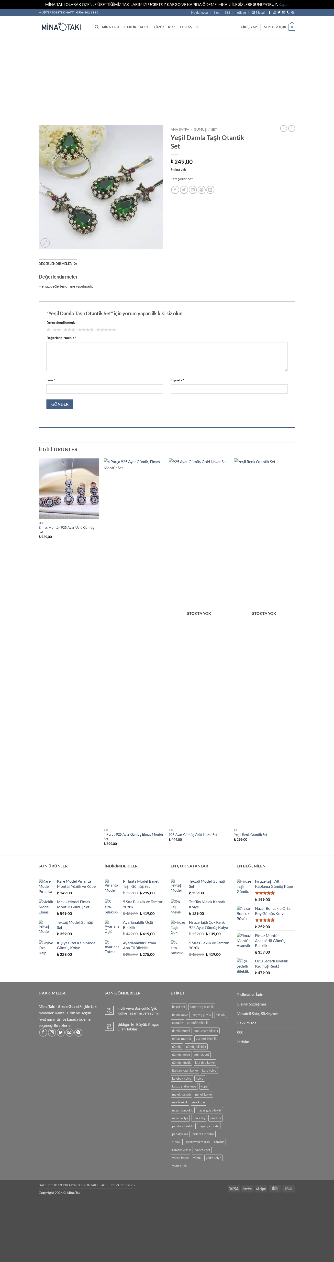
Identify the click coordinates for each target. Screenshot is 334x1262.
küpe (204, 1086)
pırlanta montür (203, 1134)
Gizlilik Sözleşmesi (252, 1004)
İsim (50, 380)
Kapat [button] (283, 4)
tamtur (219, 1142)
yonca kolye (180, 1158)
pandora (215, 1118)
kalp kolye (209, 1070)
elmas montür (181, 1038)
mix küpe (198, 1102)
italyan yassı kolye (185, 1070)
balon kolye (180, 1015)
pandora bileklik (183, 1126)
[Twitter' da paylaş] (184, 190)
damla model (181, 1031)
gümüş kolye (181, 1054)
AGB (104, 1185)
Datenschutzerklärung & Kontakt (68, 1185)
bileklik (220, 1015)
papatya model (209, 1126)
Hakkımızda (199, 12)
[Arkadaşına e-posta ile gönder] (193, 190)
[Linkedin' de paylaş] (210, 190)
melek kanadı (181, 1094)
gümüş (177, 1047)
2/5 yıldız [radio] (56, 330)
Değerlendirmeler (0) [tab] (58, 264)
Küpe (172, 27)
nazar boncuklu (182, 1110)
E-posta (177, 380)
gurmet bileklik (206, 1038)
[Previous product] (291, 128)
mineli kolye (203, 1094)
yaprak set (202, 1150)
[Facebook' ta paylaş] (175, 190)
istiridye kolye (205, 1062)
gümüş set (201, 1054)
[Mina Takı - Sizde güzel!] (63, 27)
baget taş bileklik (202, 1007)
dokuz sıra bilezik (206, 1031)
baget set (178, 1007)
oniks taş (199, 1118)
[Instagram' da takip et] (274, 12)
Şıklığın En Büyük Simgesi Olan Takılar (138, 1026)
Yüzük (159, 27)
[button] (258, 12)
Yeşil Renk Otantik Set (250, 834)
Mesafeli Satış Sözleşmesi (258, 1013)
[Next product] (283, 128)
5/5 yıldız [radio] (105, 330)
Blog (216, 12)
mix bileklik (180, 1102)
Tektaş (186, 27)
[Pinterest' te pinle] (202, 190)
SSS (227, 12)
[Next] (294, 656)
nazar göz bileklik (210, 1110)
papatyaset (180, 1134)
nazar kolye (180, 1118)
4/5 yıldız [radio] (85, 330)
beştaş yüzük (201, 1015)
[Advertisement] (167, 75)
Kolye (145, 27)
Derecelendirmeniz (62, 322)
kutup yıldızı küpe (184, 1086)
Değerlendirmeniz (61, 338)
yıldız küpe (179, 1166)
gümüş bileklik (196, 1047)
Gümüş (200, 129)
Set (198, 27)
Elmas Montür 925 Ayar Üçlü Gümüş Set (66, 529)
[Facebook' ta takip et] (269, 12)
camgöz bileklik (198, 1023)
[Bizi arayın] (288, 12)
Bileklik (129, 27)
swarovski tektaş (198, 1142)
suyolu (176, 1142)
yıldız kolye (213, 1158)
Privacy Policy (123, 1185)
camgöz (177, 1023)
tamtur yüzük (181, 1150)
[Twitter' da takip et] (279, 12)
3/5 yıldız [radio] (68, 330)
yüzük (197, 1158)
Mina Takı (110, 27)
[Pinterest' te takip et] (292, 12)
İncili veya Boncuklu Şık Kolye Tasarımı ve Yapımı (138, 1010)
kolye (199, 1078)
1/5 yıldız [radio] (47, 330)
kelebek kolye (181, 1078)
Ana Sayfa (180, 129)
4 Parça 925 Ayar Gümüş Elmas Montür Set (134, 836)
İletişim (240, 12)
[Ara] (97, 27)
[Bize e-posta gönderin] (283, 12)
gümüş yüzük (181, 1062)
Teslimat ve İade (250, 994)
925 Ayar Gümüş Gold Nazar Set (193, 834)
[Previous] (39, 656)
